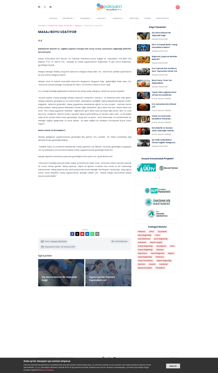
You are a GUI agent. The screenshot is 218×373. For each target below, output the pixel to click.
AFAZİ (151, 231)
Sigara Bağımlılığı (164, 260)
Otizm (157, 235)
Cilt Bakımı (160, 268)
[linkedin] (87, 234)
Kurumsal (101, 18)
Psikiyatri (78, 25)
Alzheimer (142, 242)
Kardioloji (163, 264)
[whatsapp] (92, 234)
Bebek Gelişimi (156, 242)
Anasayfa (53, 18)
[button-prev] (155, 177)
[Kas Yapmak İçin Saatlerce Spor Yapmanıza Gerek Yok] (143, 71)
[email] (97, 234)
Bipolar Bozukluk (145, 268)
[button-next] (159, 177)
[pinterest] (82, 234)
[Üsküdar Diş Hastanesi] (157, 202)
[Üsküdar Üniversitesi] (157, 214)
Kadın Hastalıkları (145, 260)
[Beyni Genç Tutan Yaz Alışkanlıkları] (143, 83)
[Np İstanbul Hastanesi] (157, 191)
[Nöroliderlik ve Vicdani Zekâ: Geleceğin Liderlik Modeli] (143, 131)
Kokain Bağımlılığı (145, 246)
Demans (160, 250)
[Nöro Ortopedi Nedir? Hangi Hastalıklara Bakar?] (143, 47)
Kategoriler (85, 18)
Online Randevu (162, 18)
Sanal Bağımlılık (157, 253)
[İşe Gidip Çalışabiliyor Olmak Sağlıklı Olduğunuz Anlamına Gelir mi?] (143, 143)
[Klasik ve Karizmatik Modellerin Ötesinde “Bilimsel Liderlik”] (143, 119)
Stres (172, 246)
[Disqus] (84, 318)
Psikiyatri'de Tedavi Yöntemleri (60, 25)
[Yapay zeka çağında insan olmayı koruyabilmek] (143, 95)
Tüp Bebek (162, 231)
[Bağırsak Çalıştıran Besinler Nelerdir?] (143, 59)
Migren (171, 253)
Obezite (152, 264)
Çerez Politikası (48, 370)
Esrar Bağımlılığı (160, 239)
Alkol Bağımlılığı (144, 235)
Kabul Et (173, 366)
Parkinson (160, 257)
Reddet (37, 367)
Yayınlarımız (117, 18)
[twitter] (77, 234)
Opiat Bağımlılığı (145, 257)
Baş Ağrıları (161, 246)
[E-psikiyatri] (109, 7)
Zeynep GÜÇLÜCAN (59, 241)
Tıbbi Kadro (134, 18)
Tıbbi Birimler (67, 18)
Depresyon (142, 253)
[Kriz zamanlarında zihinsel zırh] (143, 107)
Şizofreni (141, 264)
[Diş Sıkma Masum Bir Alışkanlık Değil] (143, 36)
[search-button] (178, 7)
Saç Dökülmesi (144, 239)
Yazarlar (147, 18)
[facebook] (72, 234)
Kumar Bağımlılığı (145, 250)
